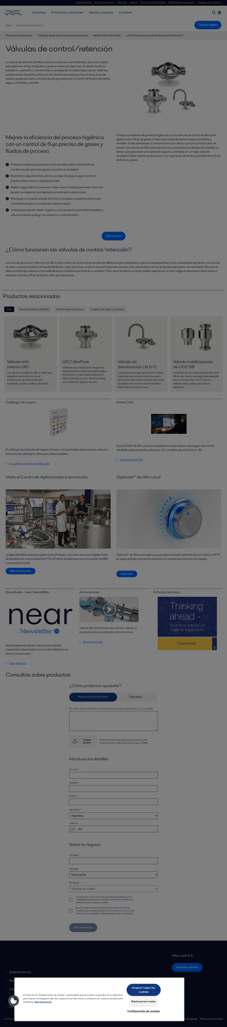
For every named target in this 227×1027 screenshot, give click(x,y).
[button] (13, 1000)
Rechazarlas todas (143, 1001)
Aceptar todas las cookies (143, 990)
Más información (43, 1001)
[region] (99, 999)
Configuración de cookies (143, 1011)
